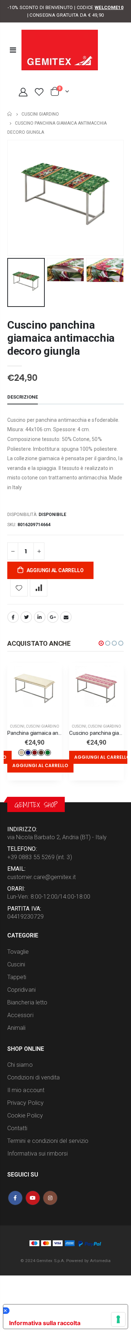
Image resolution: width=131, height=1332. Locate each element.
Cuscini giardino (40, 114)
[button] (101, 643)
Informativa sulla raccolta (44, 1323)
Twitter (26, 617)
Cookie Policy (25, 1115)
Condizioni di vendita (33, 1077)
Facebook (13, 617)
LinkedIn (39, 617)
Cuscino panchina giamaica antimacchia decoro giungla (61, 338)
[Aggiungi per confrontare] (38, 587)
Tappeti (16, 977)
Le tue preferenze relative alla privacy (63, 1310)
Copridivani (21, 989)
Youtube (32, 1198)
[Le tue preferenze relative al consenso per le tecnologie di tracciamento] (118, 1319)
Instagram (50, 1198)
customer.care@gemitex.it (41, 877)
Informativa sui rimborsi (37, 1153)
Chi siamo (20, 1064)
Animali (16, 1027)
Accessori (20, 1015)
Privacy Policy (25, 1102)
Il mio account (25, 1090)
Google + (53, 617)
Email (66, 617)
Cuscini (17, 726)
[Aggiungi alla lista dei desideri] (19, 587)
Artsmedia (100, 1260)
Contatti (17, 1128)
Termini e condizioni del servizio (47, 1140)
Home (10, 114)
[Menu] (13, 50)
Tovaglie (18, 951)
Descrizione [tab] (22, 397)
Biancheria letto (27, 1002)
